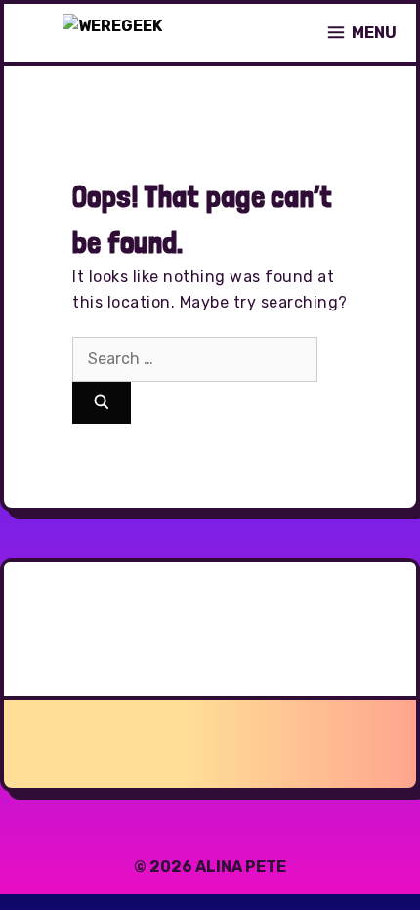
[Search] (101, 403)
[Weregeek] (112, 33)
